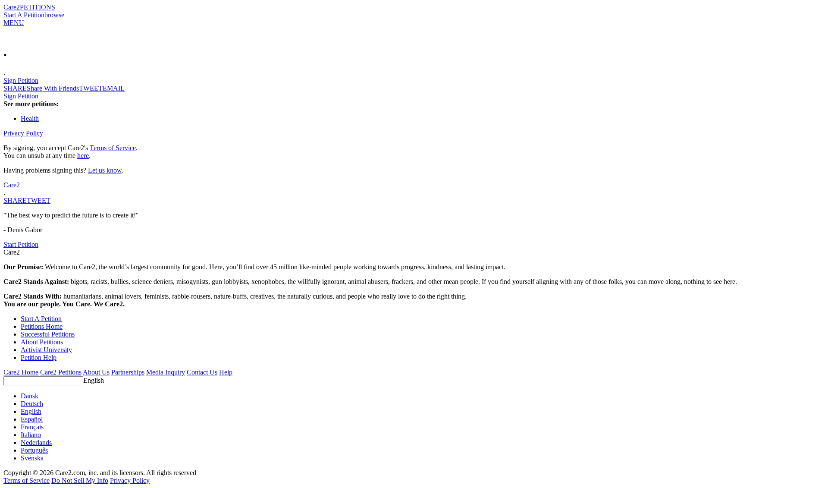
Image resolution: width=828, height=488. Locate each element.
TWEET (91, 88)
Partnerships (127, 372)
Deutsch (32, 403)
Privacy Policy (23, 133)
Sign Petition (20, 80)
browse (54, 15)
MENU (13, 22)
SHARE (15, 200)
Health (30, 118)
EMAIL (114, 88)
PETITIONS (37, 7)
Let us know (105, 170)
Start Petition (20, 244)
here (83, 155)
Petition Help (38, 357)
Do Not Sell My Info (79, 480)
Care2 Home (20, 372)
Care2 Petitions (61, 372)
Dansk (29, 396)
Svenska (32, 458)
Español (32, 419)
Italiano (31, 434)
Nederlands (36, 442)
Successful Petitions (48, 334)
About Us (96, 372)
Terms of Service (113, 147)
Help (225, 372)
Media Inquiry (165, 372)
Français (32, 427)
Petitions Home (42, 326)
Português (34, 450)
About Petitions (42, 342)
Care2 (11, 7)
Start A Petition (23, 15)
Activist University (46, 349)
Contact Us (202, 372)
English (93, 380)
